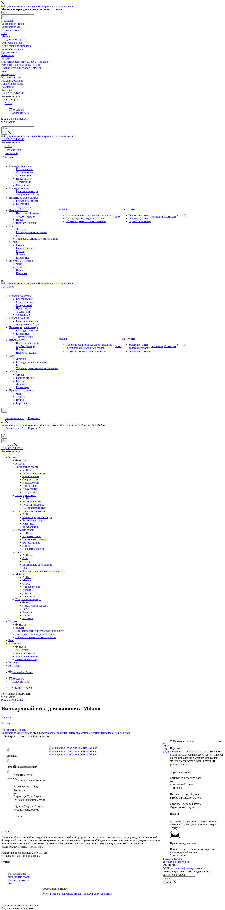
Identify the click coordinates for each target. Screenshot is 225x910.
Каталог (20, 463)
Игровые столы (31, 536)
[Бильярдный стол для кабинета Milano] (88, 747)
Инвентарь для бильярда (37, 517)
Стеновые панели (90, 732)
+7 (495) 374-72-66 (13, 93)
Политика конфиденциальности (186, 868)
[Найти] (4, 17)
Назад (22, 460)
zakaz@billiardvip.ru (15, 118)
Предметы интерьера (35, 605)
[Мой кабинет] (3, 414)
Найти (167, 882)
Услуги (19, 627)
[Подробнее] (220, 741)
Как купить (22, 649)
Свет (25, 558)
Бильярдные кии (32, 501)
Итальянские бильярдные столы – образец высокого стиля (77, 893)
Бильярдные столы (33, 473)
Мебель (26, 580)
